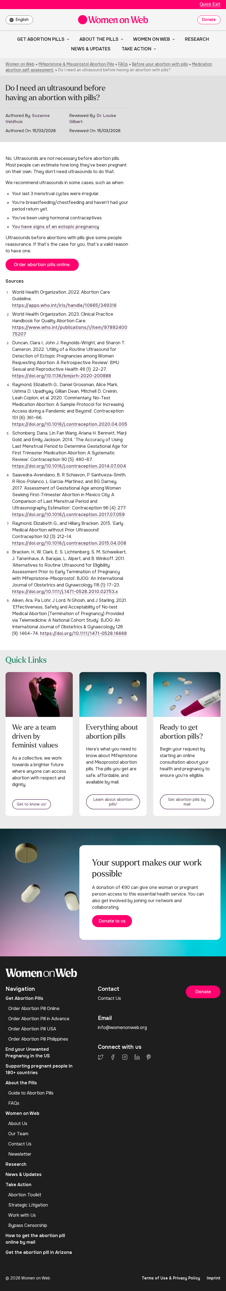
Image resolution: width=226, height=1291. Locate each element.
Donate (209, 19)
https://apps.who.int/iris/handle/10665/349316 (64, 305)
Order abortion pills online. (42, 265)
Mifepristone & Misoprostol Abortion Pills (76, 64)
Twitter (100, 1057)
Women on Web (20, 64)
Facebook (112, 1057)
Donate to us (112, 921)
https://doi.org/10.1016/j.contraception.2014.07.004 (69, 466)
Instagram (125, 1057)
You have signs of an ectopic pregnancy (55, 227)
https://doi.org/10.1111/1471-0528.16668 (83, 633)
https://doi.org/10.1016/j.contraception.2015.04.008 (69, 543)
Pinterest (149, 1057)
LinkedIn (137, 1057)
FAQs (123, 64)
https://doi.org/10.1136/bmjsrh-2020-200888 (61, 376)
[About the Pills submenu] (121, 39)
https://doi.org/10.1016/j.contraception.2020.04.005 (69, 424)
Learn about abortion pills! (113, 802)
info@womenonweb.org (122, 1027)
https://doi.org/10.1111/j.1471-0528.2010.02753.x (65, 591)
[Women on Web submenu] (172, 39)
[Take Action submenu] (153, 48)
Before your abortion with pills (160, 64)
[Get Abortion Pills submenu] (67, 39)
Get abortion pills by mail (187, 802)
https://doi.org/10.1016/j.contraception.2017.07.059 (68, 514)
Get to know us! (31, 804)
